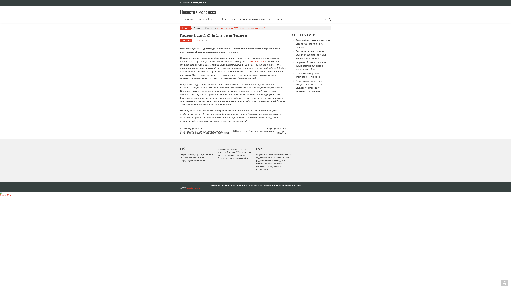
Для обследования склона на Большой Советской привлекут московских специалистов (311, 55)
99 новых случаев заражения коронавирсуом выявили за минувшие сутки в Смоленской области (205, 132)
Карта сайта (204, 19)
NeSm (198, 40)
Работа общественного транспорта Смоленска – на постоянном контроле (313, 43)
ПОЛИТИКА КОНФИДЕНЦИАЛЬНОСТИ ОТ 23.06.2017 (257, 19)
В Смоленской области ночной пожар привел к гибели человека (259, 132)
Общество (209, 28)
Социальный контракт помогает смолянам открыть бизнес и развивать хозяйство (311, 66)
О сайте (221, 19)
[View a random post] (326, 19)
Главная (188, 19)
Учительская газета (255, 61)
